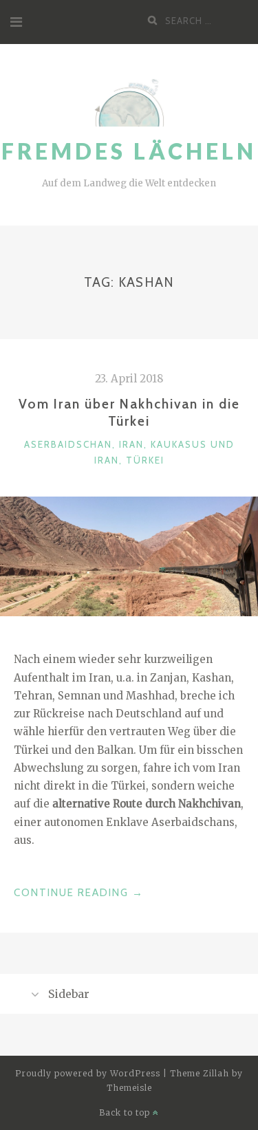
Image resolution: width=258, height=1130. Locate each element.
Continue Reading (79, 894)
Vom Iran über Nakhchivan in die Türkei (129, 412)
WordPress (135, 1073)
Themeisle (129, 1088)
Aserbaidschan (68, 444)
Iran (131, 444)
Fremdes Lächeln (129, 151)
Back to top (126, 1112)
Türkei (145, 460)
